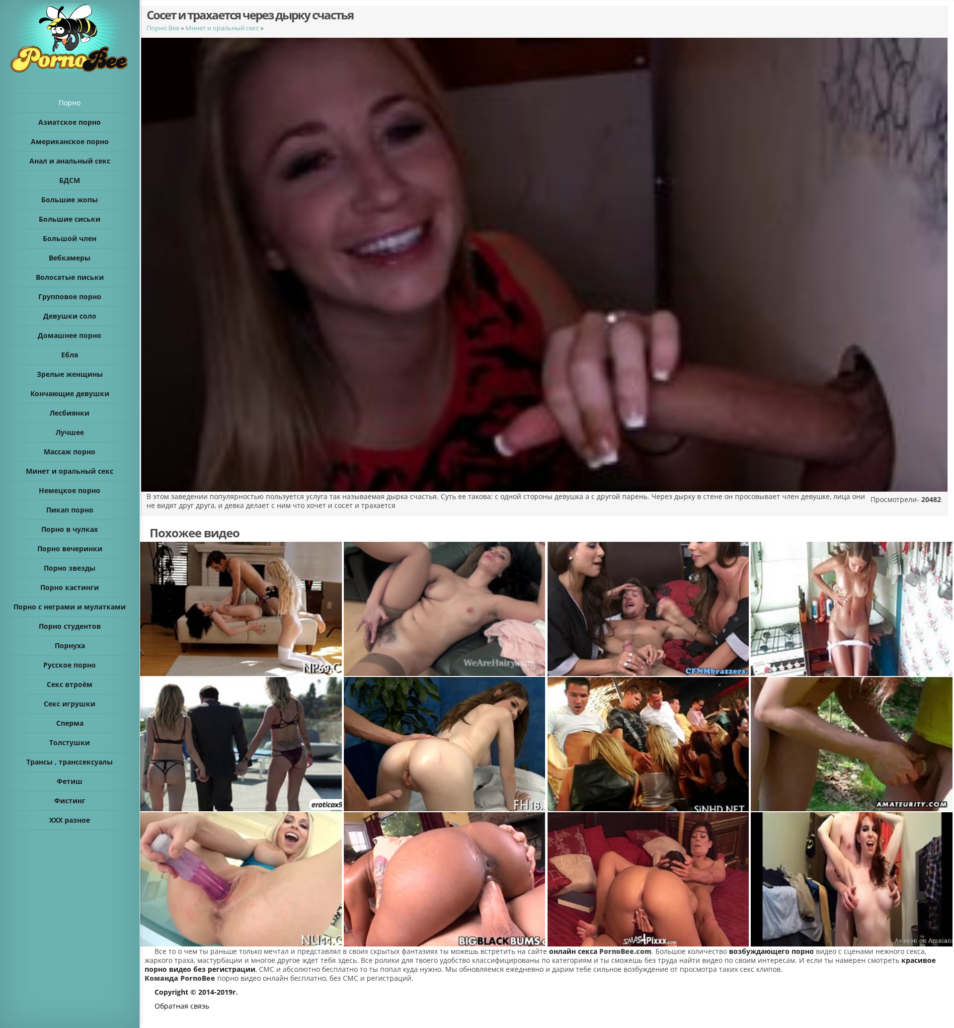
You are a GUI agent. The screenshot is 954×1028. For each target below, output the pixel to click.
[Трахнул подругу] (445, 879)
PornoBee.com (625, 951)
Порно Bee (163, 27)
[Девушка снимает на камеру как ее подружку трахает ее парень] (241, 609)
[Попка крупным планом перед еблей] (445, 744)
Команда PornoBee (180, 978)
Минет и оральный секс (222, 27)
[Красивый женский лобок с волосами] (445, 609)
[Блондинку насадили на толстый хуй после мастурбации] (241, 879)
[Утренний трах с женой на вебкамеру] (852, 879)
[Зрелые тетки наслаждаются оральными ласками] (649, 879)
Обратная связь (182, 1006)
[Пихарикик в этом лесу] (852, 744)
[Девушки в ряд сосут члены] (649, 744)
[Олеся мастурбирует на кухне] (852, 609)
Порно (69, 102)
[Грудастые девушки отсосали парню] (649, 609)
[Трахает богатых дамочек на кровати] (241, 744)
